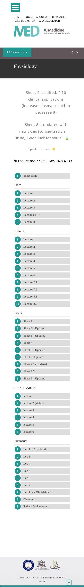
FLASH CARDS (24, 387)
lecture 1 (28, 396)
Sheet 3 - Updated (34, 335)
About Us (42, 17)
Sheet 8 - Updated (34, 378)
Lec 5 (26, 470)
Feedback (58, 17)
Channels (29, 499)
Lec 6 (26, 477)
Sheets (18, 313)
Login (28, 17)
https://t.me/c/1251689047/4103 (43, 160)
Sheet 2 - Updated (34, 328)
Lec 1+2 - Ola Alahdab (37, 492)
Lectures (19, 231)
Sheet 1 (27, 321)
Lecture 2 (29, 200)
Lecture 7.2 (30, 289)
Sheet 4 (27, 342)
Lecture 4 (29, 260)
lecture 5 (28, 424)
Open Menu (15, 7)
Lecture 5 (29, 268)
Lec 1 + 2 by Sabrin (35, 449)
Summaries (20, 441)
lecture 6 (28, 431)
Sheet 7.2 (29, 371)
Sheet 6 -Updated (34, 357)
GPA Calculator (49, 20)
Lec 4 (26, 463)
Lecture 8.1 (30, 296)
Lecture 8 (29, 221)
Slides (17, 185)
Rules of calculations (36, 506)
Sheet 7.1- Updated (35, 364)
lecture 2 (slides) (33, 403)
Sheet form (30, 175)
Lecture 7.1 (30, 282)
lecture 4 (28, 417)
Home (17, 17)
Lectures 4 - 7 (31, 214)
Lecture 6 (29, 275)
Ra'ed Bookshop (24, 20)
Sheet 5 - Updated (34, 349)
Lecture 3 (29, 207)
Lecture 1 (29, 193)
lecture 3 (28, 410)
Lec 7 (26, 485)
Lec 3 (26, 456)
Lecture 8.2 (30, 303)
